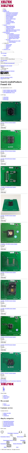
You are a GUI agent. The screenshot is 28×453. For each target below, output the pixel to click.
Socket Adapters (9, 17)
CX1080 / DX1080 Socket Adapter (8, 308)
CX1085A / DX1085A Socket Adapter (9, 244)
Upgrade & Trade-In (10, 22)
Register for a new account (6, 65)
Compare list (6, 415)
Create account (6, 405)
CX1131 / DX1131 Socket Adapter (8, 122)
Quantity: (3, 125)
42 (9, 381)
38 (3, 381)
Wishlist (5, 414)
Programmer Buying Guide (14, 40)
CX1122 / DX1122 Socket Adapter (8, 151)
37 (2, 381)
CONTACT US (6, 49)
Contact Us (5, 398)
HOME (5, 10)
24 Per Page (5, 97)
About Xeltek (9, 44)
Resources (8, 39)
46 (14, 381)
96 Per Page (5, 99)
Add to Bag (3, 127)
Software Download (10, 26)
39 (5, 381)
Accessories (8, 20)
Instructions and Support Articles (13, 29)
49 (18, 381)
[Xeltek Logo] (6, 3)
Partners (7, 47)
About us (5, 395)
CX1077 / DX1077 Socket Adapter (8, 373)
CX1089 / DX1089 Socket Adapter (8, 187)
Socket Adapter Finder (11, 18)
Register (5, 60)
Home (2, 78)
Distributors (8, 45)
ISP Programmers (9, 16)
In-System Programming (14, 36)
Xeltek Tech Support (10, 27)
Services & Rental (10, 21)
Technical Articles (10, 33)
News (7, 48)
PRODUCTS (6, 11)
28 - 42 (2, 379)
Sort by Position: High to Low (9, 91)
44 (12, 381)
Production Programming (14, 37)
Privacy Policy (6, 396)
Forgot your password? (10, 63)
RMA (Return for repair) (11, 31)
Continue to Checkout (9, 71)
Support (5, 24)
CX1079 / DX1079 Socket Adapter (8, 337)
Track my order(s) (4, 59)
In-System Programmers (8, 423)
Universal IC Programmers (11, 13)
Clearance (8, 23)
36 (1, 381)
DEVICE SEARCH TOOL (7, 77)
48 (17, 381)
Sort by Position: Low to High (9, 90)
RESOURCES (6, 32)
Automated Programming (14, 34)
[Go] (21, 59)
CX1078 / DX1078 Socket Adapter (8, 344)
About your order (7, 413)
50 (20, 381)
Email (2, 61)
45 (13, 381)
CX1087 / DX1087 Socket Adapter (8, 215)
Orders (4, 55)
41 (7, 381)
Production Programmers (11, 15)
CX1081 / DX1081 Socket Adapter (8, 300)
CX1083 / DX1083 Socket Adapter (8, 272)
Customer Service (10, 28)
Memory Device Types (14, 38)
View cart (3, 71)
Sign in (2, 60)
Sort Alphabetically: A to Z (9, 92)
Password (3, 63)
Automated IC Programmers (12, 12)
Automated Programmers (8, 421)
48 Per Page (5, 98)
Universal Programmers (8, 422)
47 (16, 381)
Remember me (5, 68)
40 (6, 381)
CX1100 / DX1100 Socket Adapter (8, 158)
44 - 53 (4, 382)
